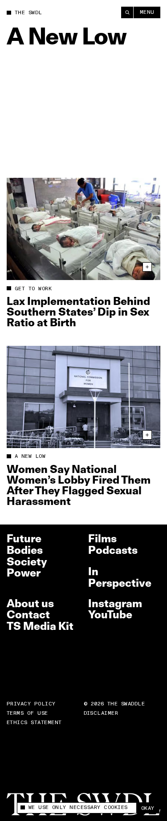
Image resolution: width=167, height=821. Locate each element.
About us (30, 603)
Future (24, 538)
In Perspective (119, 577)
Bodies (25, 550)
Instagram (115, 603)
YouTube (110, 614)
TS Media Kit (40, 626)
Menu (147, 12)
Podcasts (113, 550)
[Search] (127, 12)
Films (102, 538)
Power (24, 572)
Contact (28, 614)
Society (27, 561)
